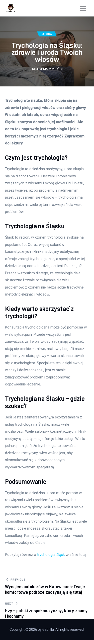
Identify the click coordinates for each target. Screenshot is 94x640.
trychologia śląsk (51, 554)
